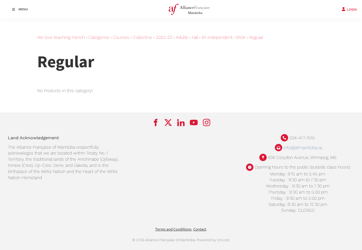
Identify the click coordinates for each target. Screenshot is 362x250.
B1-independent (217, 37)
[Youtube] (194, 122)
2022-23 (164, 37)
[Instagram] (206, 122)
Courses (121, 37)
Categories (98, 37)
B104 (240, 37)
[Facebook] (155, 122)
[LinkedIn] (181, 122)
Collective (142, 37)
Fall (195, 37)
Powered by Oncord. (213, 240)
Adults (182, 37)
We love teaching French (61, 37)
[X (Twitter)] (168, 122)
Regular (256, 37)
